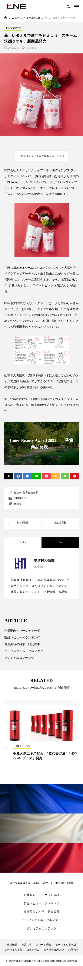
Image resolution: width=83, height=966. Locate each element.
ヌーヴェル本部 (13, 949)
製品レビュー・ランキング (22, 637)
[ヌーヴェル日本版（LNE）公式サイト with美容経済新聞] (16, 6)
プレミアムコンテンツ (19, 657)
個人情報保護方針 (54, 949)
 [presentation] (76, 695)
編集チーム (33, 949)
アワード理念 (43, 944)
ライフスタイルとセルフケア (23, 651)
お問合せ (73, 949)
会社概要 (12, 944)
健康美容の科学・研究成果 (22, 644)
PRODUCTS (20, 498)
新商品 (17, 503)
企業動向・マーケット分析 (22, 630)
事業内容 (26, 944)
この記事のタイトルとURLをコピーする (42, 155)
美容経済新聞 (30, 492)
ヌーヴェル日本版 (66, 944)
